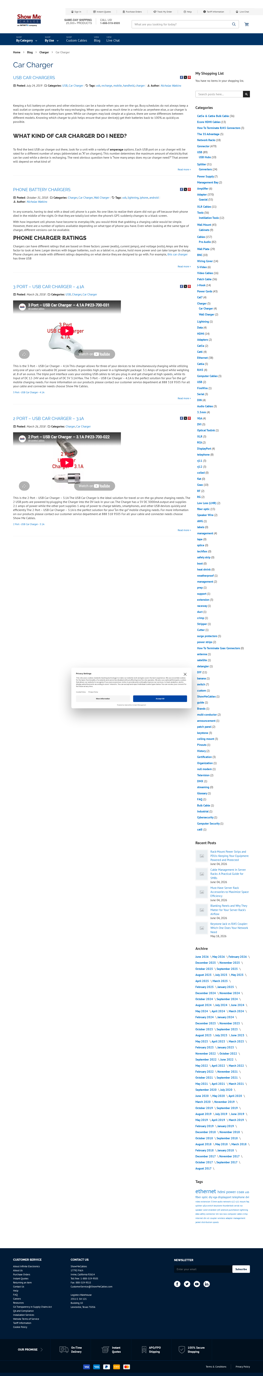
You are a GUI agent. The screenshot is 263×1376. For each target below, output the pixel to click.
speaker (199, 1210)
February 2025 (204, 987)
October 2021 (204, 1077)
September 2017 (227, 1162)
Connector (203, 146)
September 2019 (228, 1108)
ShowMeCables (206, 696)
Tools (200, 212)
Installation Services (23, 1315)
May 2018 (222, 1144)
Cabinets (204, 230)
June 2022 (227, 1059)
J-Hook (201, 285)
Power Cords (205, 291)
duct (200, 612)
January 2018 (226, 1150)
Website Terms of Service (26, 1319)
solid (205, 1210)
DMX (200, 781)
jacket (198, 1222)
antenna (202, 654)
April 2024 (219, 1011)
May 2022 (202, 1065)
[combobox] (185, 24)
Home (17, 52)
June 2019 (238, 1114)
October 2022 (228, 1053)
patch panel (204, 727)
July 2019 (221, 1114)
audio (220, 1201)
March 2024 (237, 1011)
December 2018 (206, 1132)
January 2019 (226, 1126)
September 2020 (206, 1090)
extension (203, 599)
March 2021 (237, 1084)
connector (211, 1214)
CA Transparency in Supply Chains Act (32, 1306)
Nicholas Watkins (171, 85)
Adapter (202, 194)
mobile (117, 85)
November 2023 (230, 1023)
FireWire (203, 388)
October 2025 (204, 969)
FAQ (200, 799)
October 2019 (204, 1108)
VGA (200, 418)
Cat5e (201, 346)
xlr (208, 1218)
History (201, 751)
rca (241, 1205)
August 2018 (203, 1144)
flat (199, 479)
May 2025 (237, 975)
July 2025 (221, 975)
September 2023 (228, 1029)
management (205, 533)
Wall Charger (101, 197)
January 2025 (226, 987)
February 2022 (204, 1071)
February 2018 (204, 1150)
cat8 (200, 829)
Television (203, 775)
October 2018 (204, 1138)
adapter (229, 1218)
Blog (30, 52)
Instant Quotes (104, 11)
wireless (222, 1218)
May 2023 (202, 1041)
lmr (217, 1214)
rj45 (219, 1210)
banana (202, 678)
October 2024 (204, 999)
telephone (203, 454)
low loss (223, 1214)
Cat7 (200, 297)
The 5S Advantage (208, 134)
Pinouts (202, 745)
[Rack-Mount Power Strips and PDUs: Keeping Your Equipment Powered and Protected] (202, 856)
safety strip (204, 557)
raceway (202, 606)
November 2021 (228, 1071)
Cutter (201, 630)
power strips (205, 642)
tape (200, 539)
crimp (201, 618)
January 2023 (226, 1047)
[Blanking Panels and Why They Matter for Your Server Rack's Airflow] (202, 910)
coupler (214, 1218)
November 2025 (230, 962)
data (197, 1214)
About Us (18, 1270)
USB (65, 85)
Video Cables (205, 273)
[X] (187, 1284)
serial (237, 1205)
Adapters (203, 339)
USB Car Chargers (34, 77)
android (154, 197)
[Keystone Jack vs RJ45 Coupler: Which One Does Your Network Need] (202, 928)
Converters (206, 169)
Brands (201, 708)
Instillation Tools (209, 218)
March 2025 (221, 981)
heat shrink (204, 569)
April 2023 (219, 1041)
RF (199, 491)
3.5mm (202, 412)
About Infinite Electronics (26, 1266)
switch (201, 684)
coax (241, 1191)
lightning (133, 197)
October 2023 (204, 1029)
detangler (203, 666)
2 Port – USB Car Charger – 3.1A (48, 418)
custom (202, 690)
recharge (106, 85)
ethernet (206, 1191)
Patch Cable (204, 279)
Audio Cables (205, 406)
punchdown (234, 1210)
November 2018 (230, 1132)
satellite (202, 660)
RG (199, 497)
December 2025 (206, 962)
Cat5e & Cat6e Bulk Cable (213, 116)
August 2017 (203, 1168)
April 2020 (236, 1096)
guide (201, 702)
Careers (17, 1298)
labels (201, 527)
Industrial (203, 811)
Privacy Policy (243, 1366)
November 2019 (224, 1102)
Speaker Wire (205, 515)
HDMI (201, 333)
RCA (200, 442)
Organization (205, 763)
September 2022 (206, 1059)
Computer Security (208, 823)
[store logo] (29, 20)
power (231, 1191)
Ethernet (203, 358)
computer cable (235, 1214)
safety (203, 1214)
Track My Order (164, 11)
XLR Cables (204, 206)
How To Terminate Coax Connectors (219, 648)
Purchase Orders (134, 11)
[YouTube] (197, 1284)
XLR (200, 436)
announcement (206, 721)
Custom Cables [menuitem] (76, 40)
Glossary (202, 793)
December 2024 (206, 993)
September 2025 (228, 969)
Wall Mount (204, 225)
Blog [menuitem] (97, 40)
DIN (200, 400)
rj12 (200, 466)
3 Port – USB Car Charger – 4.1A (48, 286)
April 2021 (219, 1084)
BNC (200, 255)
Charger (44, 52)
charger (140, 85)
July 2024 (221, 1005)
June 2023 (238, 1035)
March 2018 (239, 1144)
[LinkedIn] (207, 1284)
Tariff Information (215, 11)
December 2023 (206, 1023)
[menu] (131, 39)
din (205, 1218)
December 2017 (205, 1156)
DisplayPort (204, 448)
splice (201, 545)
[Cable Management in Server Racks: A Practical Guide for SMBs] (202, 874)
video (198, 1201)
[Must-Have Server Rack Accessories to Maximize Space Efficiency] (202, 892)
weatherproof (205, 575)
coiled (201, 472)
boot (200, 563)
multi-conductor (207, 714)
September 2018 (228, 1138)
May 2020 (219, 1096)
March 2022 (237, 1065)
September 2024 (228, 999)
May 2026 (219, 957)
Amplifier (203, 188)
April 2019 (219, 1120)
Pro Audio (205, 242)
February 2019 (204, 1126)
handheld (128, 85)
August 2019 (203, 1114)
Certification (205, 757)
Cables (201, 237)
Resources (18, 1302)
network (227, 1201)
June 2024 (238, 1005)
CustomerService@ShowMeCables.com (91, 1286)
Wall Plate (203, 249)
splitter (199, 1205)
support (202, 594)
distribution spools (210, 1222)
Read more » (184, 169)
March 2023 (237, 1041)
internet (199, 1218)
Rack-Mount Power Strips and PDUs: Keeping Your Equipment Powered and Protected (229, 856)
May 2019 (202, 1120)
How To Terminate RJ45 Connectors (219, 128)
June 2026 (202, 957)
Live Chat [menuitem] (113, 40)
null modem (205, 769)
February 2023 (204, 1047)
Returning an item (22, 1282)
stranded (212, 1210)
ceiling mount (206, 739)
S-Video (202, 267)
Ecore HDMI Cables (209, 122)
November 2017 (229, 1156)
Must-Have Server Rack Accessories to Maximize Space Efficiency (229, 892)
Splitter (202, 164)
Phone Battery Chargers (41, 189)
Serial (201, 394)
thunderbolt (228, 1205)
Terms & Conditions (216, 1366)
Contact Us (18, 1286)
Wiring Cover (205, 261)
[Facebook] (177, 1284)
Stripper (202, 624)
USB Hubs (205, 157)
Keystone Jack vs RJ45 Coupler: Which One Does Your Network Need (229, 928)
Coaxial (203, 199)
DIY (199, 672)
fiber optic (203, 509)
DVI (199, 424)
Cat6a (201, 364)
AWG (200, 521)
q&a (205, 1205)
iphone (144, 197)
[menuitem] (27, 39)
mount (243, 1201)
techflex (202, 551)
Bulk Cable (204, 805)
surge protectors (207, 636)
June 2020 (202, 1096)
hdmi (222, 1191)
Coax (200, 485)
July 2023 (221, 1035)
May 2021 (202, 1084)
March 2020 (203, 1102)
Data (200, 327)
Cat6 (200, 352)
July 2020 (226, 1090)
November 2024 (230, 993)
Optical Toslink (206, 430)
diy (211, 1197)
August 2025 (203, 975)
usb (98, 85)
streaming (203, 787)
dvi (247, 1197)
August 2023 (203, 1035)
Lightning (203, 321)
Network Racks (206, 140)
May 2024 (202, 1011)
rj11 (200, 461)
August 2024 (203, 1005)
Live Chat (244, 11)
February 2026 (238, 957)
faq (247, 1201)
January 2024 (226, 1017)
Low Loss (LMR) (207, 503)
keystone (203, 733)
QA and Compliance (23, 1310)
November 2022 (206, 1053)
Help (189, 11)
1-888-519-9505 (89, 1278)
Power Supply (205, 176)
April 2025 (202, 981)
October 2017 (204, 1162)
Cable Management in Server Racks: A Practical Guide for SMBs (228, 874)
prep (200, 587)
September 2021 (228, 1077)
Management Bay (208, 182)
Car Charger (76, 85)
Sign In (78, 11)
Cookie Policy (20, 1327)
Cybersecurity (205, 817)
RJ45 (200, 370)
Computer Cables (207, 376)
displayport (225, 1197)
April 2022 (219, 1065)
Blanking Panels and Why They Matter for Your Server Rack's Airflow (228, 910)
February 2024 (204, 1017)
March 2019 (237, 1120)
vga (215, 1197)
